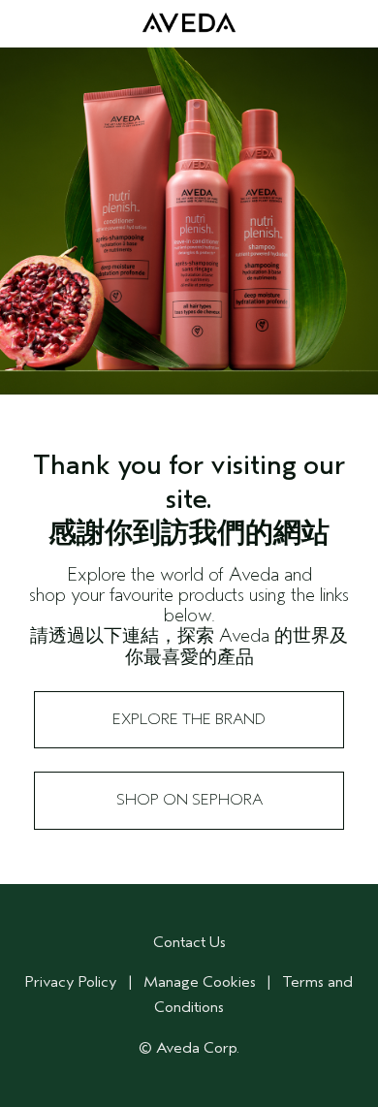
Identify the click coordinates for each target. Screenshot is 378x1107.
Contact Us (189, 942)
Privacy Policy (71, 982)
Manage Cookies (199, 982)
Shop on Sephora (189, 799)
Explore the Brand (189, 719)
